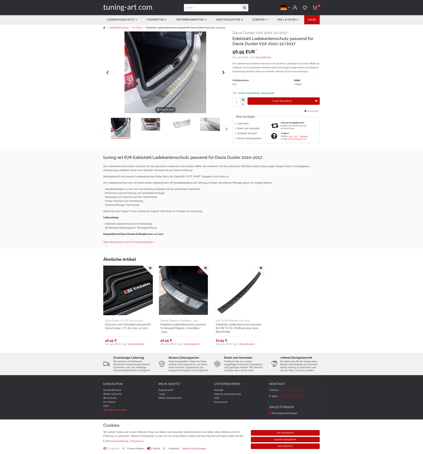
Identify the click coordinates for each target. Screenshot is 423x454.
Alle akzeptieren (285, 432)
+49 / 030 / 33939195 (298, 136)
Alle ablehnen (285, 446)
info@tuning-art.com (297, 139)
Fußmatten (155, 19)
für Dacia (137, 27)
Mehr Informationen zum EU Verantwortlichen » (129, 242)
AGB (216, 398)
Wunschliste (312, 111)
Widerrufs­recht (112, 394)
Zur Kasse (109, 402)
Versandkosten (263, 57)
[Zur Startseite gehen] (104, 27)
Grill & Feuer (286, 19)
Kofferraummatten (190, 19)
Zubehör (258, 19)
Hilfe (106, 406)
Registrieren (166, 390)
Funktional (173, 448)
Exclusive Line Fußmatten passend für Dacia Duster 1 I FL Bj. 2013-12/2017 (128, 326)
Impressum (221, 402)
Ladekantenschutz (121, 19)
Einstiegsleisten (228, 19)
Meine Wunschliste (170, 398)
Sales (312, 19)
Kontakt (218, 390)
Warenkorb (110, 398)
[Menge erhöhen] (242, 99)
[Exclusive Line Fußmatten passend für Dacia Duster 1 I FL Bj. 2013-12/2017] (128, 290)
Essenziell (114, 448)
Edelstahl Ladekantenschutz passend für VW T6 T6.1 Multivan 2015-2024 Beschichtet (238, 328)
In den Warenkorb (282, 101)
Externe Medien (135, 448)
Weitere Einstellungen (194, 448)
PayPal (156, 448)
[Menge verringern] (242, 104)
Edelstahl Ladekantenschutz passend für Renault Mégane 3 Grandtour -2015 (183, 328)
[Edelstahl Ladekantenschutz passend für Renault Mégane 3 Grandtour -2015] (184, 290)
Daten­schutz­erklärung (227, 394)
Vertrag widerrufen (115, 410)
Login (162, 394)
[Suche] (244, 7)
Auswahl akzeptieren (285, 439)
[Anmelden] (295, 8)
